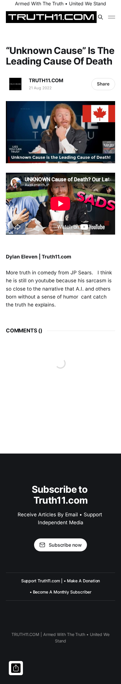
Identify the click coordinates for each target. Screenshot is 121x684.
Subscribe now (65, 545)
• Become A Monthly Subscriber (61, 591)
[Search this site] (100, 17)
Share (103, 84)
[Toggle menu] (111, 17)
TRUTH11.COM (46, 80)
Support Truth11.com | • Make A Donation (60, 580)
